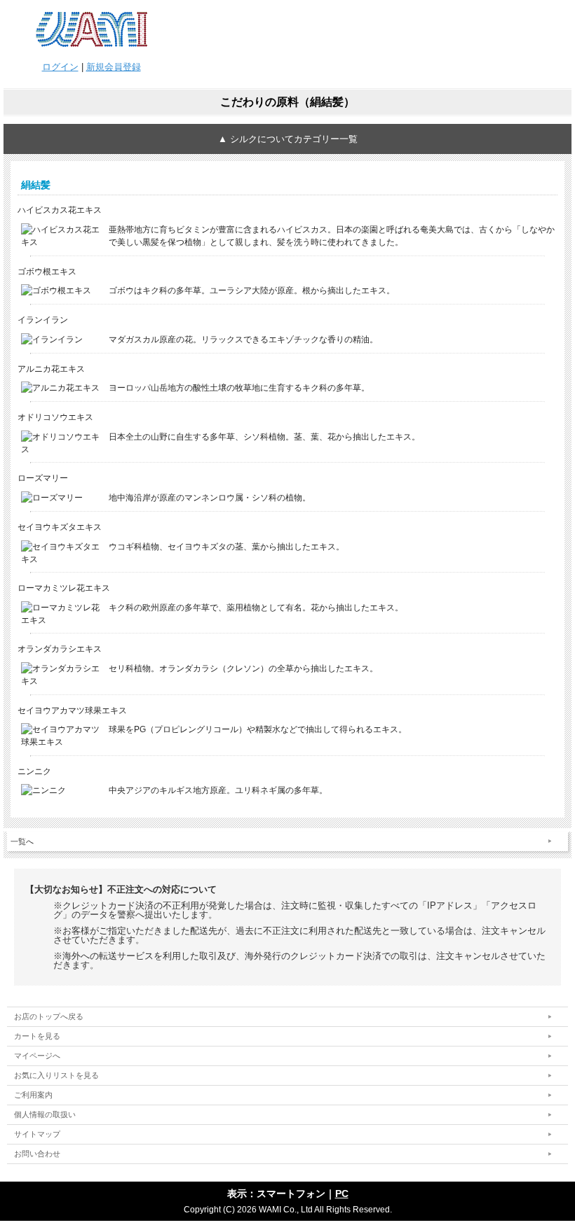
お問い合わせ (37, 1153)
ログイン (60, 67)
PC (342, 1193)
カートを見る (37, 1036)
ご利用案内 (33, 1095)
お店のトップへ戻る (48, 1016)
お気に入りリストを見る (56, 1075)
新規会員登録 (113, 67)
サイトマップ (37, 1134)
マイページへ (37, 1055)
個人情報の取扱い (45, 1114)
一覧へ (22, 841)
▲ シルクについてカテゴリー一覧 (288, 139)
